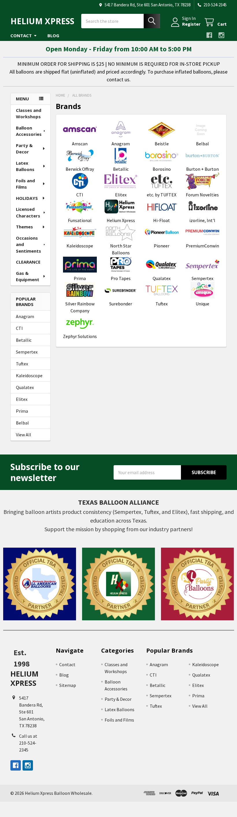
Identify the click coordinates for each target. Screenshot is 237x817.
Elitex (21, 399)
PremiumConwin (202, 246)
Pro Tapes (121, 278)
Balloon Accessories (29, 131)
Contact (21, 35)
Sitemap (67, 685)
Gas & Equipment (27, 276)
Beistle (162, 144)
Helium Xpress (121, 220)
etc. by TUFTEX (161, 195)
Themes (24, 227)
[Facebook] (209, 35)
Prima (22, 411)
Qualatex (25, 387)
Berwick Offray (80, 169)
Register (191, 24)
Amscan (80, 144)
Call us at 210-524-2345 (28, 743)
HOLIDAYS (27, 198)
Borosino (162, 169)
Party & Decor (24, 148)
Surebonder (120, 304)
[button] (39, 584)
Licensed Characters (28, 212)
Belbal (22, 423)
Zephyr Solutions (80, 336)
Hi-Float (161, 220)
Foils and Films (25, 184)
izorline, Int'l (202, 220)
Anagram (25, 316)
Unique (202, 304)
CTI (19, 328)
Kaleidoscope (29, 375)
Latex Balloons (25, 166)
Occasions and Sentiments (28, 244)
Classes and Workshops (28, 113)
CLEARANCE (28, 262)
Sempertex (27, 352)
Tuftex (22, 364)
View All (23, 434)
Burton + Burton (202, 169)
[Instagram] (221, 35)
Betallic (24, 340)
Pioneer (161, 246)
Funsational (80, 220)
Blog (53, 35)
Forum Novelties (202, 195)
